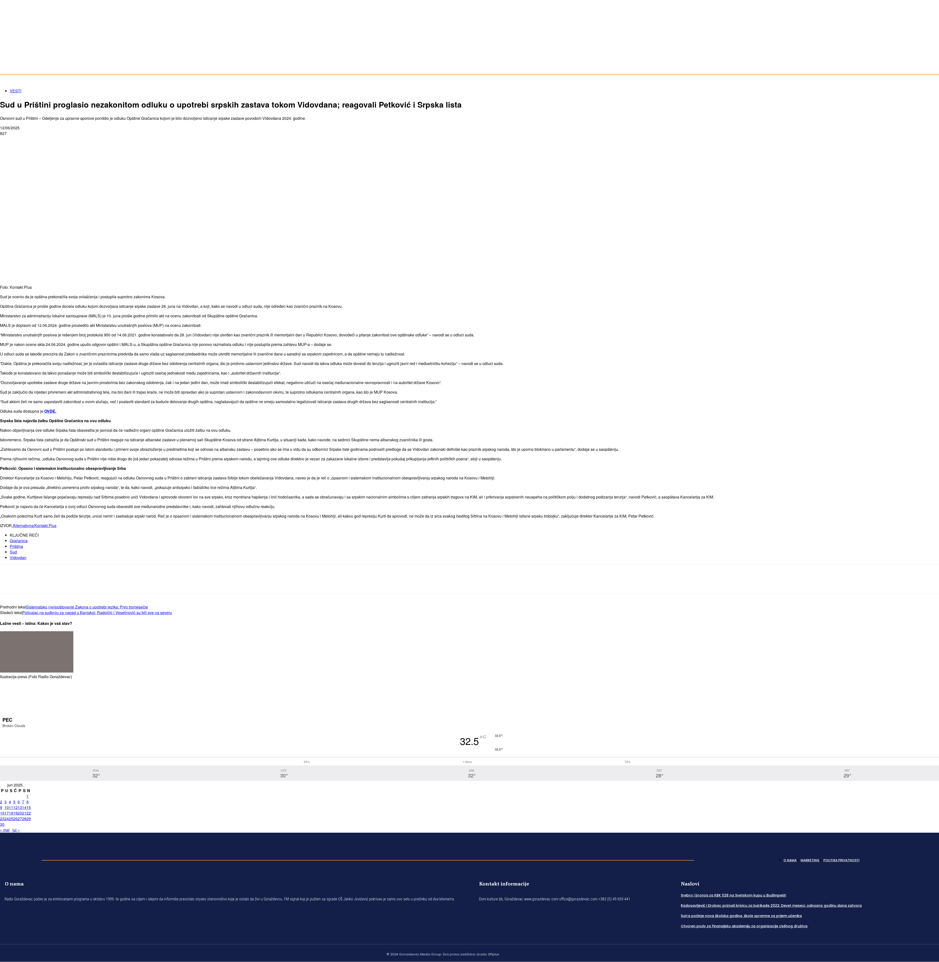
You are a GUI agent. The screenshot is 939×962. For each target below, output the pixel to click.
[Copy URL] (96, 141)
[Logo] (18, 858)
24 (6, 818)
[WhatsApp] (43, 141)
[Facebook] (919, 43)
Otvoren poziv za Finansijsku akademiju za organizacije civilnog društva (744, 926)
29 (28, 818)
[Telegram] (61, 141)
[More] (113, 141)
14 (24, 807)
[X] (26, 141)
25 (11, 818)
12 (15, 807)
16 (2, 813)
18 (11, 813)
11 (11, 807)
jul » (16, 830)
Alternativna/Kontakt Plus (34, 525)
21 (24, 813)
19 (15, 813)
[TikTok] (931, 43)
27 (20, 818)
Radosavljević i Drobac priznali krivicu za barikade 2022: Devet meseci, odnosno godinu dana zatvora (771, 905)
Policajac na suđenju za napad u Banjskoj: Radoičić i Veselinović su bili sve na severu (97, 612)
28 (24, 818)
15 (28, 807)
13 (20, 807)
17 (6, 813)
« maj (5, 830)
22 (28, 813)
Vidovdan (18, 557)
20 (20, 813)
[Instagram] (925, 43)
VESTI (15, 91)
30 (2, 824)
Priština (16, 546)
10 (6, 807)
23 (2, 818)
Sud (13, 552)
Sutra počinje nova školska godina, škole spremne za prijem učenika (741, 915)
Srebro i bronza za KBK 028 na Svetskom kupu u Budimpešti (733, 895)
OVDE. (50, 411)
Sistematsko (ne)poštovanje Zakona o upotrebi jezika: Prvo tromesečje (87, 607)
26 (15, 818)
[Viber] (78, 141)
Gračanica (19, 540)
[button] (933, 61)
